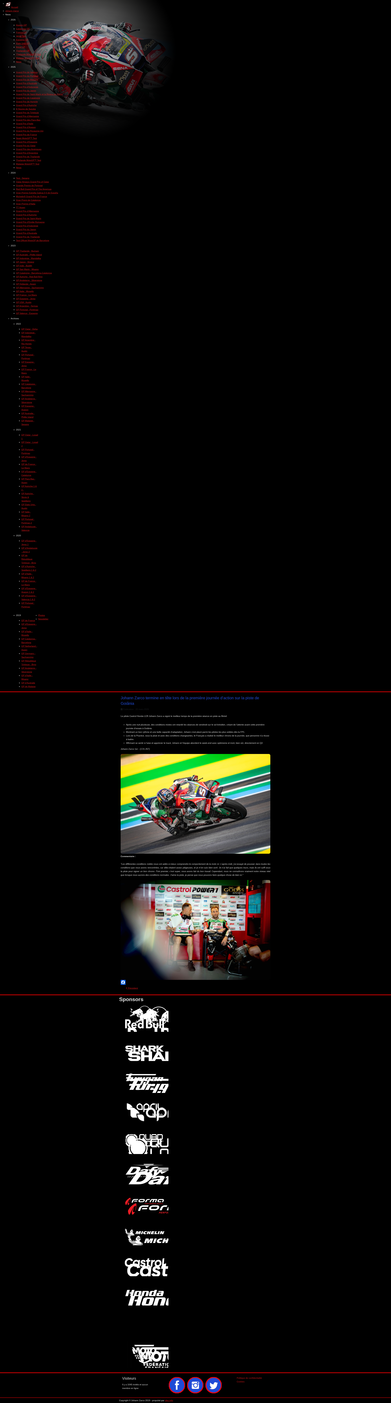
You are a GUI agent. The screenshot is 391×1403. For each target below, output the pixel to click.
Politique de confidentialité (249, 1378)
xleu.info (169, 1400)
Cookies (241, 1381)
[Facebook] (195, 982)
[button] (8, 14)
